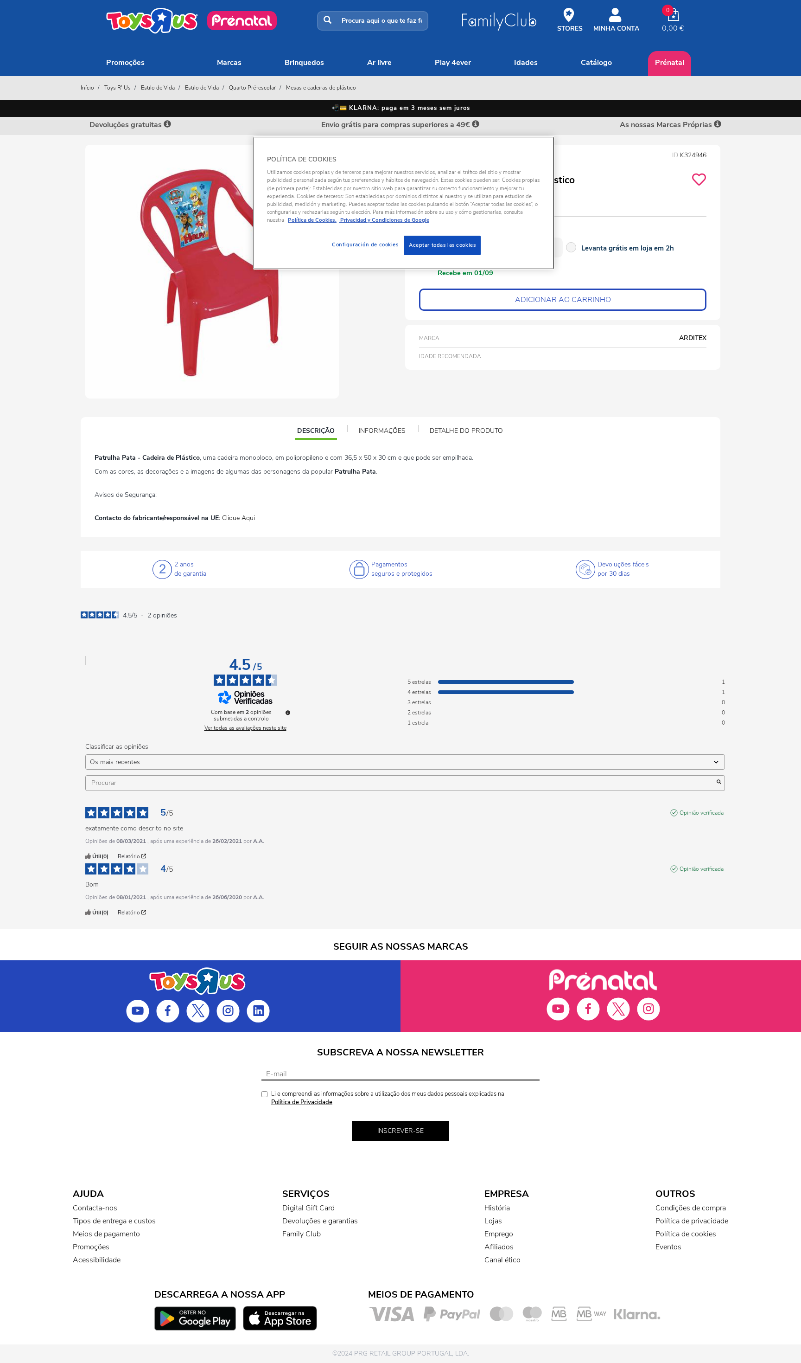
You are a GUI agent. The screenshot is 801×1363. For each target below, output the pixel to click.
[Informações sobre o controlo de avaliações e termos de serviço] (288, 712)
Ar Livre (379, 63)
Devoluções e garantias (320, 1221)
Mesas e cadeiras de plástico (321, 87)
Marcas (229, 63)
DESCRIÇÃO (317, 432)
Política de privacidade (691, 1221)
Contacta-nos (95, 1208)
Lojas (493, 1221)
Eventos (668, 1247)
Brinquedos (304, 63)
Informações (382, 430)
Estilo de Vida (158, 87)
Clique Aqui (238, 518)
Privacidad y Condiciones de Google (384, 220)
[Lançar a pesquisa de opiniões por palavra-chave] (719, 783)
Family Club (301, 1234)
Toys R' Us (117, 87)
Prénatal (669, 63)
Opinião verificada (702, 813)
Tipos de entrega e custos (114, 1221)
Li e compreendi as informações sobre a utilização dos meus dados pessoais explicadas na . (387, 1098)
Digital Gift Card (308, 1208)
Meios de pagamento (106, 1234)
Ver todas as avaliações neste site (245, 728)
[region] (403, 203)
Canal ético (502, 1260)
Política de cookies (685, 1234)
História (497, 1208)
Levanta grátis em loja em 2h (627, 248)
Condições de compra (690, 1208)
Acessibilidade (97, 1260)
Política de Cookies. (312, 220)
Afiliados (499, 1247)
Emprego (498, 1234)
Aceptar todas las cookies (442, 245)
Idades (526, 63)
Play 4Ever (453, 63)
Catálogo (596, 63)
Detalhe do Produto (466, 430)
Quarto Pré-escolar (252, 87)
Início (87, 87)
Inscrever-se (400, 1130)
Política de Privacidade (301, 1102)
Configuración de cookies (365, 244)
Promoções (125, 63)
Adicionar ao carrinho (563, 300)
